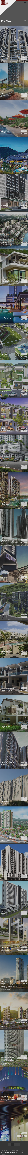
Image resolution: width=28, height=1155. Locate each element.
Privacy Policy (5, 1150)
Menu (25, 2)
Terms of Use (15, 1150)
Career (24, 1150)
